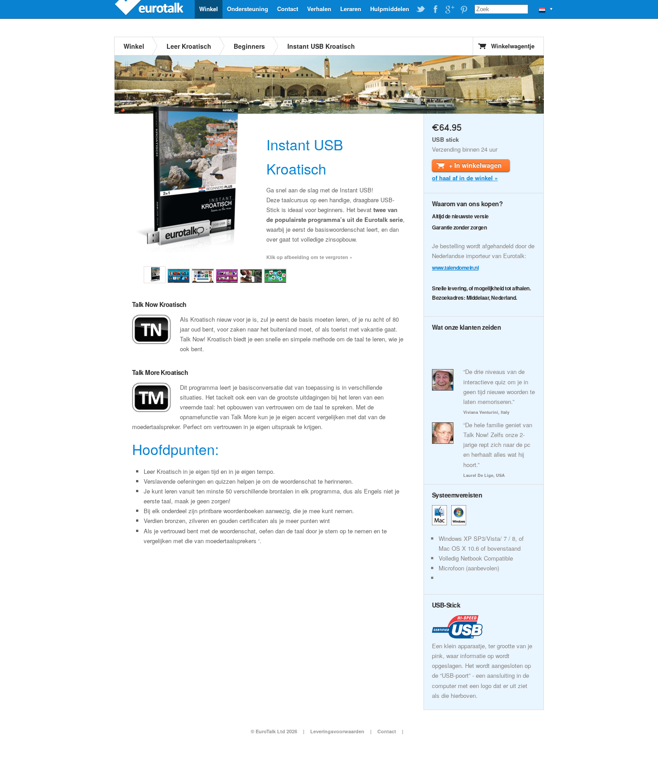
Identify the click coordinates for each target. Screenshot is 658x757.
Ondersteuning (247, 8)
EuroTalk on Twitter (421, 9)
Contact (287, 8)
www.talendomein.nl (455, 268)
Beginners (249, 46)
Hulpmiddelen (389, 8)
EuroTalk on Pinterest (464, 9)
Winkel (208, 8)
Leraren (350, 8)
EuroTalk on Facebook (435, 9)
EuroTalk (150, 9)
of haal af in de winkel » (465, 178)
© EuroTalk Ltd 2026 (274, 731)
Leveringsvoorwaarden (337, 731)
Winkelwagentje (512, 46)
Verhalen (319, 8)
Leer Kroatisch (189, 46)
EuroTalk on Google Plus (449, 9)
